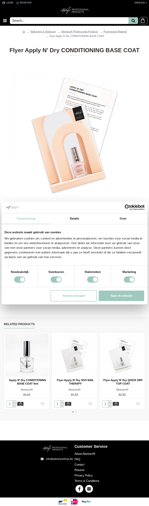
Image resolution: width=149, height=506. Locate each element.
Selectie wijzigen (73, 295)
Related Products (19, 324)
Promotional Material (115, 31)
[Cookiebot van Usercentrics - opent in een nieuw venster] (128, 207)
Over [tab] (123, 218)
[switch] (56, 279)
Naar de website (121, 295)
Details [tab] (74, 218)
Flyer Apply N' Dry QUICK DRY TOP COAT (123, 382)
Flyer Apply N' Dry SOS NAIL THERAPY (75, 382)
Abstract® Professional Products (79, 31)
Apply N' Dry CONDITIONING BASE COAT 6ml (27, 382)
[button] (73, 412)
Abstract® (27, 389)
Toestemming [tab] (26, 218)
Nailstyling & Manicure (43, 31)
